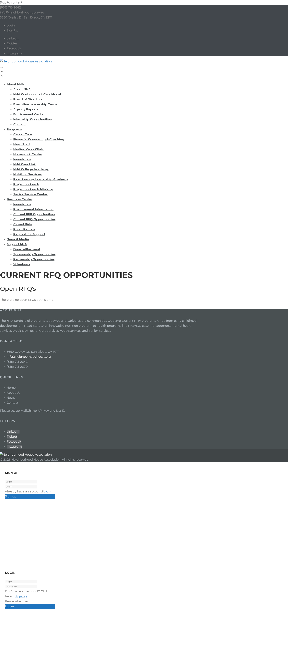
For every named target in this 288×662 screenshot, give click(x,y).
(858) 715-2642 (10, 7)
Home (11, 388)
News (11, 398)
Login (11, 25)
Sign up (21, 596)
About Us (13, 393)
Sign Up (12, 30)
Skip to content (11, 2)
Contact (12, 403)
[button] (144, 74)
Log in (47, 491)
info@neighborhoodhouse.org (22, 12)
